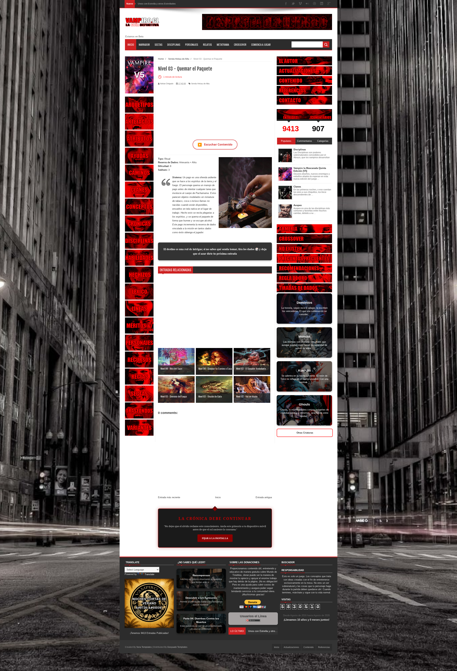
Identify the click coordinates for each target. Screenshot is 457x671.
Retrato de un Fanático (149, 3)
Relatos (207, 44)
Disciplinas (173, 44)
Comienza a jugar (261, 44)
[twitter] (293, 4)
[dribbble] (314, 4)
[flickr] (307, 4)
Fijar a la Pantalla (215, 538)
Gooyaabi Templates (177, 647)
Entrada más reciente (169, 497)
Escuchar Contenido (215, 144)
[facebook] (286, 4)
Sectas (158, 44)
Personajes (191, 44)
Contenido (308, 647)
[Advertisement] (215, 110)
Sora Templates (144, 647)
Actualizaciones (291, 647)
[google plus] (328, 4)
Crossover (240, 44)
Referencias (324, 647)
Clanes (297, 186)
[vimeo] (300, 4)
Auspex (297, 205)
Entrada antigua (264, 497)
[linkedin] (321, 4)
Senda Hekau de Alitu (200, 83)
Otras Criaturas (305, 432)
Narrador (144, 44)
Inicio (130, 44)
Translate (149, 574)
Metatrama (223, 44)
